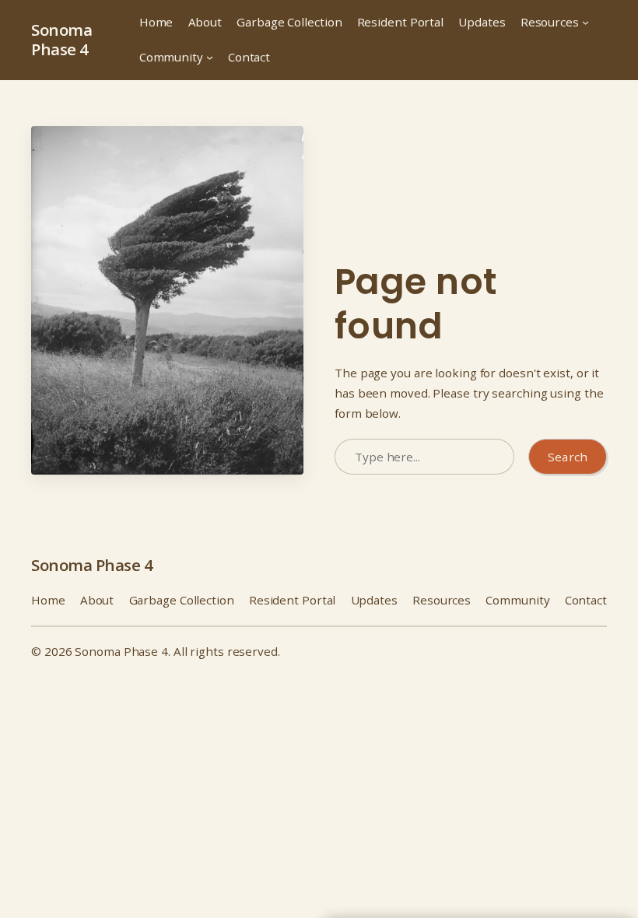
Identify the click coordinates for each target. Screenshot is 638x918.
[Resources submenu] (585, 22)
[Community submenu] (209, 57)
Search (567, 456)
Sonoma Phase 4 (61, 40)
